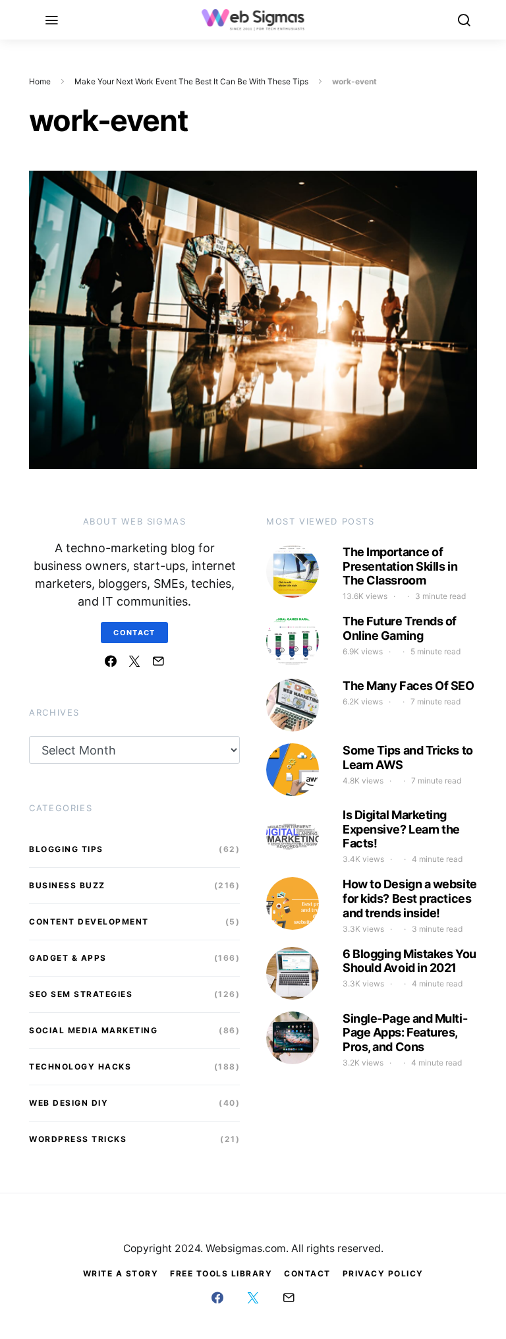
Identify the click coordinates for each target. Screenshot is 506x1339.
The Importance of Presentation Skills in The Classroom (400, 566)
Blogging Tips (66, 849)
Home (40, 81)
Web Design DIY (68, 1103)
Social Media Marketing (93, 1030)
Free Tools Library (221, 1273)
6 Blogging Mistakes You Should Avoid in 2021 (409, 961)
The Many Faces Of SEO (408, 686)
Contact (134, 632)
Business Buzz (67, 885)
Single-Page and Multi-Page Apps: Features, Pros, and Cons (405, 1032)
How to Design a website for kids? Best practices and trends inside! (410, 898)
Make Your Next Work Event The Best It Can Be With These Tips (191, 81)
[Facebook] (110, 661)
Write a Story (121, 1273)
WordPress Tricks (77, 1139)
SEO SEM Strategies (80, 994)
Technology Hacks (80, 1066)
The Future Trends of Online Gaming (400, 628)
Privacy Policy (383, 1273)
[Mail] (158, 661)
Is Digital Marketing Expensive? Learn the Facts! (401, 829)
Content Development (89, 921)
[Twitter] (134, 661)
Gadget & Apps (68, 958)
